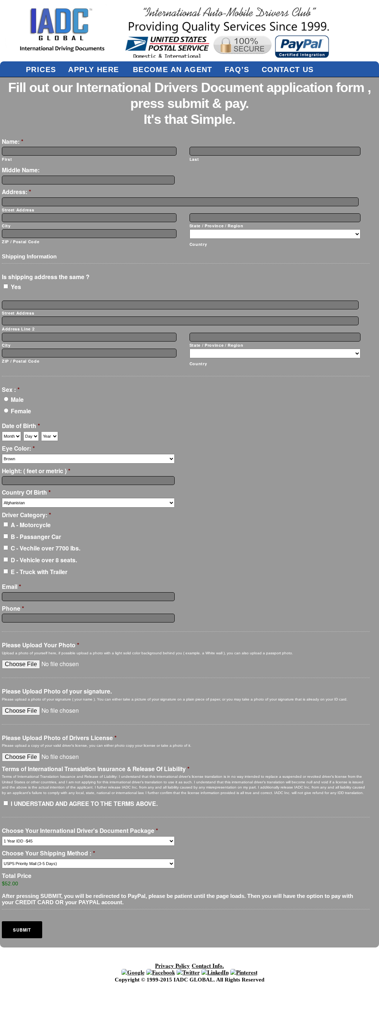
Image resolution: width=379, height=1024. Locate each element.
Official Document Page (110, 996)
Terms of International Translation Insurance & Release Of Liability (96, 769)
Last (194, 159)
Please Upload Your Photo (40, 645)
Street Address (18, 209)
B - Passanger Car (36, 536)
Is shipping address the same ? (46, 277)
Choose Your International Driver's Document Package (80, 831)
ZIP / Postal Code (20, 241)
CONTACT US (288, 69)
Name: (12, 142)
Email (11, 587)
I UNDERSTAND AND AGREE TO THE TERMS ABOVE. (84, 803)
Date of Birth (21, 426)
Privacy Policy (172, 966)
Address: (16, 192)
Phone (13, 609)
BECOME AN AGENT (172, 69)
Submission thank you (124, 1002)
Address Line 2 (18, 328)
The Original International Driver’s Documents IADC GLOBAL (142, 1006)
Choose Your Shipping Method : (48, 853)
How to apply (145, 992)
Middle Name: (21, 170)
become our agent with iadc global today (87, 987)
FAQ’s (237, 69)
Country (198, 244)
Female (21, 411)
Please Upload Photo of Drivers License (59, 738)
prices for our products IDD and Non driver (219, 996)
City (6, 225)
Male (17, 399)
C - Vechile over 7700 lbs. (45, 548)
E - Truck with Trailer (39, 571)
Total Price (16, 876)
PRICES (41, 69)
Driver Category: (26, 515)
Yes (16, 286)
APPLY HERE (93, 69)
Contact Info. (208, 966)
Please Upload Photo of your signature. (57, 691)
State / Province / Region (217, 225)
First (7, 159)
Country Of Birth (26, 492)
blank (169, 987)
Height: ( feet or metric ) (36, 471)
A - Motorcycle (31, 525)
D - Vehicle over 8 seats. (44, 560)
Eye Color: (18, 448)
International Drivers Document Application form (248, 992)
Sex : (11, 390)
